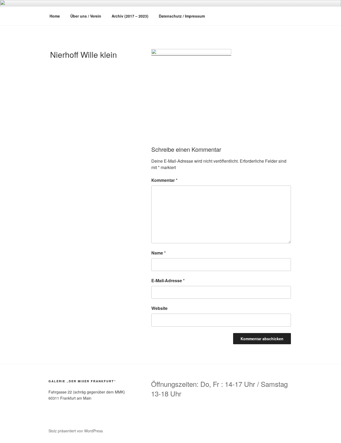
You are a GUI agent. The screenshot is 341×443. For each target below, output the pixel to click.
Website (159, 308)
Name (158, 253)
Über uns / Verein (85, 16)
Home (55, 16)
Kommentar (164, 180)
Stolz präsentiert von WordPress (75, 430)
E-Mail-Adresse (168, 280)
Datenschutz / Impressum (182, 16)
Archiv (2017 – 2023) (130, 16)
